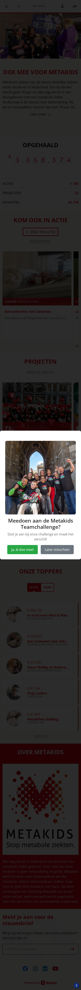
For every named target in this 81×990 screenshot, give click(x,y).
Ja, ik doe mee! (22, 549)
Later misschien (57, 549)
